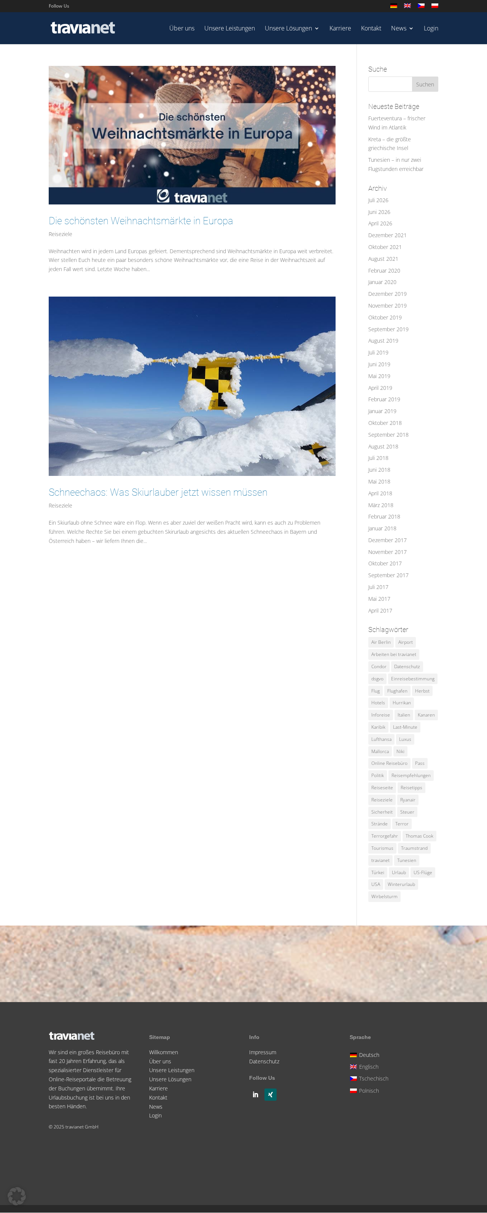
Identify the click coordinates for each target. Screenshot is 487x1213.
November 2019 (387, 305)
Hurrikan (402, 702)
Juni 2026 (379, 211)
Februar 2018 (384, 516)
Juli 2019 (378, 352)
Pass (420, 763)
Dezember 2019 (387, 293)
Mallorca (380, 751)
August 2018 (383, 446)
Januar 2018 (382, 528)
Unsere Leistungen (229, 29)
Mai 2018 (379, 481)
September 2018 (388, 434)
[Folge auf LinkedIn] (255, 1095)
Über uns (181, 29)
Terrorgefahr (384, 836)
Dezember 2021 (387, 235)
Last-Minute (405, 727)
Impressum (262, 1052)
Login (431, 29)
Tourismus (382, 848)
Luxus (405, 739)
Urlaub (399, 872)
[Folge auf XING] (270, 1095)
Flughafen (397, 691)
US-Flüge (423, 872)
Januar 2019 (382, 411)
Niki (400, 751)
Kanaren (426, 715)
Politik (377, 775)
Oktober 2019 (385, 317)
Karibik (378, 727)
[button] (16, 1196)
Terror (402, 823)
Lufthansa (381, 739)
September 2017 (388, 575)
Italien (404, 715)
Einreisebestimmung (412, 678)
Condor (379, 666)
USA (375, 884)
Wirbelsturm (384, 896)
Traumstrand (414, 848)
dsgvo (377, 678)
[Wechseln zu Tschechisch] (421, 7)
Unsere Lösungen (288, 29)
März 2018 (380, 505)
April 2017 (380, 610)
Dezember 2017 (387, 540)
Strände (379, 823)
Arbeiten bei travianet (393, 654)
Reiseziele (60, 234)
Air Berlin (381, 642)
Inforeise (380, 715)
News (398, 29)
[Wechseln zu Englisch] (407, 7)
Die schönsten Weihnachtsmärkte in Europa (141, 221)
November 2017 (387, 551)
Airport (405, 642)
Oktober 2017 (385, 563)
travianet (380, 860)
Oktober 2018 (385, 422)
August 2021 (383, 258)
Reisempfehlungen (411, 775)
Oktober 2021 (385, 247)
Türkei (377, 872)
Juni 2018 (379, 469)
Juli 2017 (378, 587)
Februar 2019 (384, 399)
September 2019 (388, 329)
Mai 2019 (379, 376)
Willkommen (163, 1052)
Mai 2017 (379, 598)
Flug (375, 691)
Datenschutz (407, 666)
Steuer (407, 812)
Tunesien (406, 860)
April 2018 (380, 493)
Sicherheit (382, 812)
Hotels (378, 702)
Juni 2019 (379, 364)
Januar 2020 (382, 282)
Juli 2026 (378, 200)
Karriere (340, 29)
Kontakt (371, 29)
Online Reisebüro (389, 763)
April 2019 (380, 387)
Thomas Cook (419, 836)
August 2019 (383, 340)
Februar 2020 (384, 270)
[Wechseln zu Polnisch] (434, 7)
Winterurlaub (401, 884)
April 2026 (380, 223)
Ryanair (407, 799)
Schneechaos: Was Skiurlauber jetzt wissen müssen (158, 492)
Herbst (422, 691)
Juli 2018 (378, 457)
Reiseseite (382, 787)
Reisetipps (411, 787)
